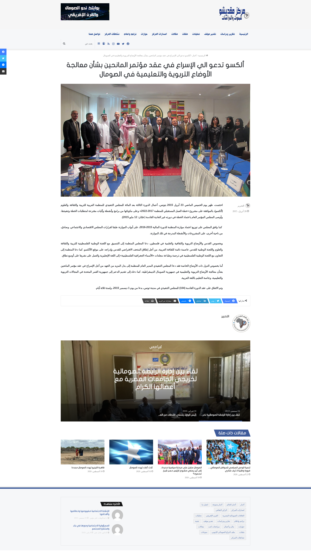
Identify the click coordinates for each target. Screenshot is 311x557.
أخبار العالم (231, 505)
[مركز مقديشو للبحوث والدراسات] (234, 14)
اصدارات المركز (159, 34)
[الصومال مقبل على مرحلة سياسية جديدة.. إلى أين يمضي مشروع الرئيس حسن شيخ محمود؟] (180, 452)
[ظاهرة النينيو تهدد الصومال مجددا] (82, 452)
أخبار (194, 55)
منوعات (204, 532)
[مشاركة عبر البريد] (3, 71)
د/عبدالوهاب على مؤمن (98, 518)
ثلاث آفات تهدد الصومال (141, 467)
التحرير (241, 206)
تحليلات (196, 34)
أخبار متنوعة (217, 505)
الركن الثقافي (221, 510)
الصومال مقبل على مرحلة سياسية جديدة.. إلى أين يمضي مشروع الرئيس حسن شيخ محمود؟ (181, 470)
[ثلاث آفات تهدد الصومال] (131, 452)
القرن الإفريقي (212, 516)
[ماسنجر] (3, 65)
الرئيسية (243, 34)
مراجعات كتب (213, 527)
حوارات (144, 34)
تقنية (197, 521)
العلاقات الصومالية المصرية (233, 516)
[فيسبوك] (3, 52)
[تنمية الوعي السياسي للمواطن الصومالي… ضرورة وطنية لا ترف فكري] (228, 452)
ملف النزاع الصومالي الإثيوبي (223, 532)
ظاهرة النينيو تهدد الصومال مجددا (88, 467)
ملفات (185, 34)
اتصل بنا (205, 505)
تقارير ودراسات (227, 34)
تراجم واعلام (130, 34)
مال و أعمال (229, 527)
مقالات (174, 34)
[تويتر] (3, 58)
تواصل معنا (94, 34)
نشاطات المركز (112, 34)
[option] (155, 380)
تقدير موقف (210, 34)
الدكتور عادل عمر (100, 532)
